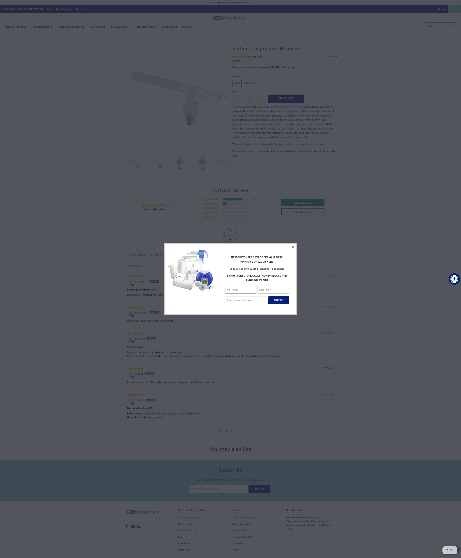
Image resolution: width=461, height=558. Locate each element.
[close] (293, 247)
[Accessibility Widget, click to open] (454, 279)
